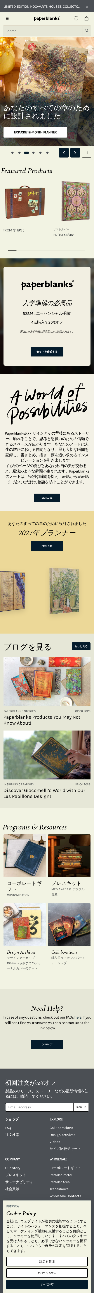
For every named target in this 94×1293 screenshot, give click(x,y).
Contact (47, 1044)
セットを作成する (47, 351)
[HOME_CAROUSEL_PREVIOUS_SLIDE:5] (64, 153)
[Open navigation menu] (7, 19)
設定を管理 (47, 1261)
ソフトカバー (61, 229)
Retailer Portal (61, 1175)
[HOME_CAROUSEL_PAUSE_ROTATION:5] (86, 153)
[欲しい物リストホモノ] (76, 19)
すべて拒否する (47, 1273)
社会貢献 (12, 1189)
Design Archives (62, 1135)
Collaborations (61, 1128)
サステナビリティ (19, 1182)
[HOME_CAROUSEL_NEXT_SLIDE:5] (75, 153)
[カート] (86, 19)
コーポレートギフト (65, 1168)
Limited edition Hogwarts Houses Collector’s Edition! (42, 6)
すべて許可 (47, 1284)
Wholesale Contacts (65, 1196)
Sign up (81, 1107)
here (77, 1017)
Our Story (12, 1168)
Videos (55, 1142)
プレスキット (15, 1175)
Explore (47, 497)
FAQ (8, 1128)
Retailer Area (60, 1182)
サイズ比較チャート (65, 1149)
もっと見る (81, 646)
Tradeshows (59, 1189)
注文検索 (12, 1135)
